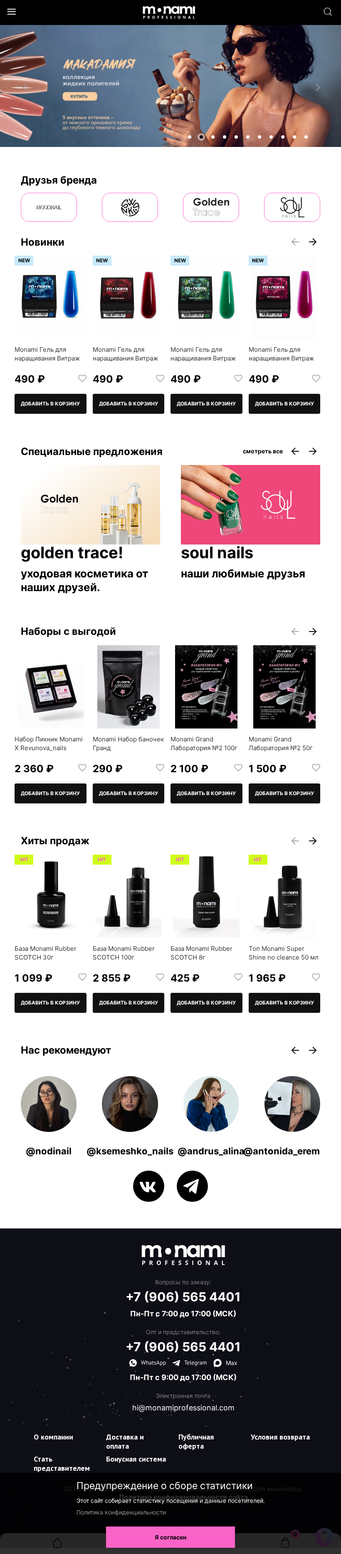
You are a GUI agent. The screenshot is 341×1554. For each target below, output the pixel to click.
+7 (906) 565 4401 (183, 1296)
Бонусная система (136, 1459)
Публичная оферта (196, 1441)
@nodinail (49, 1151)
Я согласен (170, 1537)
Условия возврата (280, 1437)
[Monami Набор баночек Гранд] (129, 687)
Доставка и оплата (125, 1441)
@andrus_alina (211, 1151)
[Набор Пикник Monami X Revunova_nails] (50, 687)
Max (231, 1362)
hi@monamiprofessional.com (183, 1408)
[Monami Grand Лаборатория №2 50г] (285, 687)
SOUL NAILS (217, 553)
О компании (53, 1437)
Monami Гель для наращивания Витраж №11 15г (47, 358)
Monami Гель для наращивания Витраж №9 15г (203, 358)
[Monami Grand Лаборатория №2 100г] (206, 687)
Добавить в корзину (50, 403)
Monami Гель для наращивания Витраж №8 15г (281, 358)
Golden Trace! (72, 553)
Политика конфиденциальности (121, 1512)
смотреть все (263, 451)
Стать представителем (62, 1463)
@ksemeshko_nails (129, 1151)
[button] (189, 137)
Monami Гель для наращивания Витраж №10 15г (125, 358)
